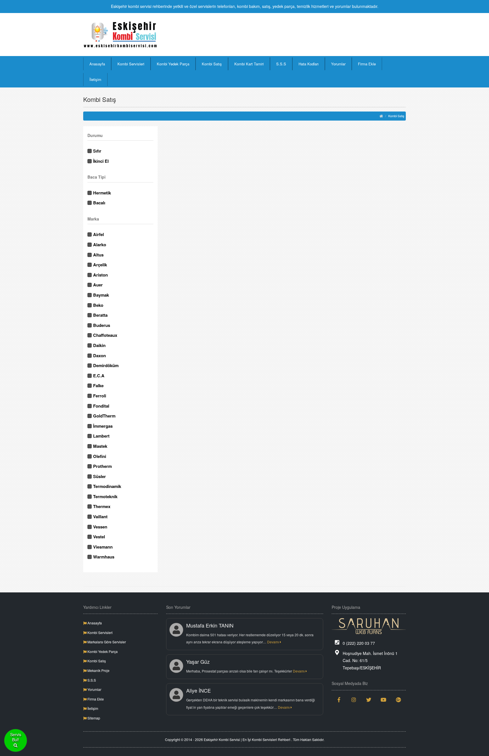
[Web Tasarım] (369, 626)
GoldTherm (104, 416)
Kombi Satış (212, 64)
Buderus (101, 325)
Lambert (101, 436)
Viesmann (103, 547)
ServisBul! (15, 737)
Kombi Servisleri (130, 64)
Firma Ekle (367, 64)
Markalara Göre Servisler (106, 641)
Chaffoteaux (105, 335)
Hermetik (102, 193)
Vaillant (100, 517)
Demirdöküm (106, 365)
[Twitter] (368, 700)
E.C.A (98, 376)
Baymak (101, 295)
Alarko (99, 245)
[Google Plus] (398, 700)
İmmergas (103, 426)
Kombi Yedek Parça (173, 64)
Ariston (100, 275)
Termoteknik (105, 496)
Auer (98, 285)
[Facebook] (339, 700)
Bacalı (99, 203)
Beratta (100, 315)
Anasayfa (97, 64)
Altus (98, 255)
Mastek (100, 446)
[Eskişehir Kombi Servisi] (120, 34)
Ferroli (99, 396)
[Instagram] (353, 700)
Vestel (99, 537)
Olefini (99, 456)
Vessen (100, 527)
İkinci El (101, 161)
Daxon (99, 356)
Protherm (102, 466)
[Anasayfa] (381, 115)
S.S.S (281, 64)
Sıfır (97, 151)
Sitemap (93, 718)
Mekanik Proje (98, 670)
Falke (98, 386)
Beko (98, 305)
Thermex (101, 506)
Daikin (99, 345)
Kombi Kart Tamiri (249, 64)
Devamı (273, 641)
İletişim (95, 79)
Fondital (101, 406)
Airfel (98, 234)
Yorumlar (338, 64)
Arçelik (100, 265)
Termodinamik (107, 486)
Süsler (99, 476)
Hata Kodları (309, 64)
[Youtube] (383, 700)
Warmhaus (103, 557)
